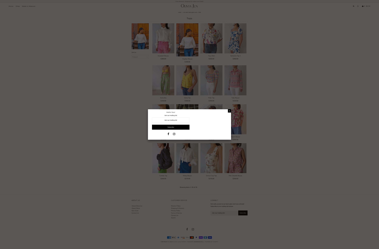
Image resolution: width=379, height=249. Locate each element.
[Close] (229, 111)
